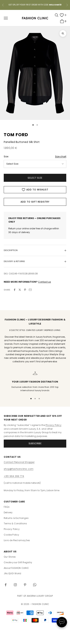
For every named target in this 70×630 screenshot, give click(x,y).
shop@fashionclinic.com (18, 468)
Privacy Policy (53, 425)
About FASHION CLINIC (16, 568)
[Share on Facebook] (14, 289)
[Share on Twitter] (19, 289)
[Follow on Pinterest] (25, 585)
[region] (35, 381)
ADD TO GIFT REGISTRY (35, 201)
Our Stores (10, 556)
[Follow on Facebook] (5, 585)
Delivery (8, 512)
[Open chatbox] (62, 622)
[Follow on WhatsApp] (35, 585)
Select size (35, 177)
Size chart (60, 156)
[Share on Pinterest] (25, 289)
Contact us (44, 281)
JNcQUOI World (12, 573)
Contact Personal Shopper (19, 462)
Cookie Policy (11, 534)
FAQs (7, 506)
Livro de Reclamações (17, 540)
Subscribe (35, 443)
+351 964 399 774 (14, 476)
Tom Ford (16, 135)
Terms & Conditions (15, 523)
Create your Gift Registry (18, 562)
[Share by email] (30, 289)
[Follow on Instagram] (15, 585)
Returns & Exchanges (16, 518)
